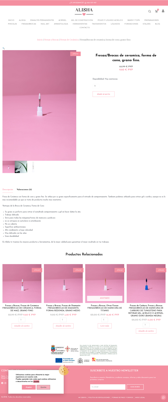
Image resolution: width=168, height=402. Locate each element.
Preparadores (151, 20)
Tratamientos (99, 24)
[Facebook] (2, 383)
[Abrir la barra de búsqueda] (149, 11)
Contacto (85, 28)
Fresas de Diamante (71, 306)
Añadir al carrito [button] (22, 326)
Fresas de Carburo (138, 306)
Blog (157, 24)
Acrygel (62, 20)
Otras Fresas (112, 306)
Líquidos (115, 24)
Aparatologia (61, 24)
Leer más (104, 326)
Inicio (11, 20)
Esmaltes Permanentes (42, 20)
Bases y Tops (134, 20)
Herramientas (80, 24)
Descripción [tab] (7, 190)
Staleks (146, 24)
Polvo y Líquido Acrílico (110, 20)
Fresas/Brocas (29, 24)
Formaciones (131, 24)
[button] (3, 48)
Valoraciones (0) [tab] (24, 190)
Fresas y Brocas (51, 39)
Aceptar (29, 387)
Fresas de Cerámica (69, 39)
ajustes (36, 381)
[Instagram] (5, 383)
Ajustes (43, 387)
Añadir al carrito (103, 94)
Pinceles (12, 24)
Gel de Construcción (82, 20)
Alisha (22, 20)
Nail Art (45, 24)
